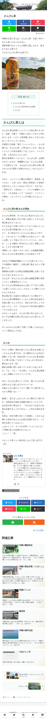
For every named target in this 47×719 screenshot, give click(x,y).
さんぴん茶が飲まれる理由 (25, 107)
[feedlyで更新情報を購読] (15, 484)
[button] (42, 400)
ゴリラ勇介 (18, 456)
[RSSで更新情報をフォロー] (18, 484)
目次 (20, 96)
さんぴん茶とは (19, 103)
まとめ (17, 110)
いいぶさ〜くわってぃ (11, 490)
